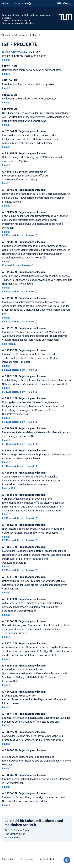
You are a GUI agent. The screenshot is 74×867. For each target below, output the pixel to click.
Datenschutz (8, 859)
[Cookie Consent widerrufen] (67, 860)
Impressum (27, 859)
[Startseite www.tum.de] (65, 17)
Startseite (6, 35)
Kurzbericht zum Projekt (16, 265)
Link (4, 59)
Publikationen (20, 35)
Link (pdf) (7, 343)
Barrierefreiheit (46, 859)
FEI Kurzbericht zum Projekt (18, 235)
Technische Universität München (18, 23)
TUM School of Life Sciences (16, 20)
